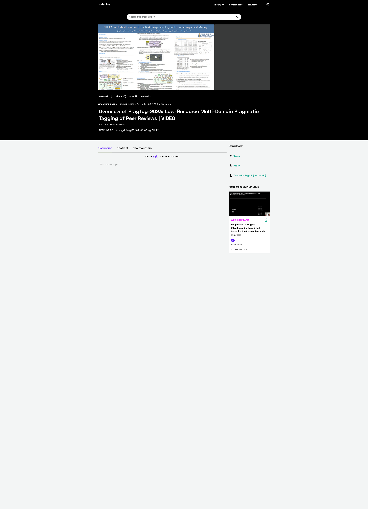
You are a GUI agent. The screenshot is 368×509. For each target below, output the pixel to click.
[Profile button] (268, 4)
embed (145, 96)
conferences (236, 4)
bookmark (103, 96)
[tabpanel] (162, 161)
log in (155, 156)
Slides (236, 155)
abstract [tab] (122, 148)
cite (132, 96)
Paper (236, 165)
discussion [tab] (105, 148)
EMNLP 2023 (251, 186)
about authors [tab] (142, 148)
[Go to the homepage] (104, 4)
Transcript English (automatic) (249, 175)
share (119, 96)
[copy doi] (159, 130)
